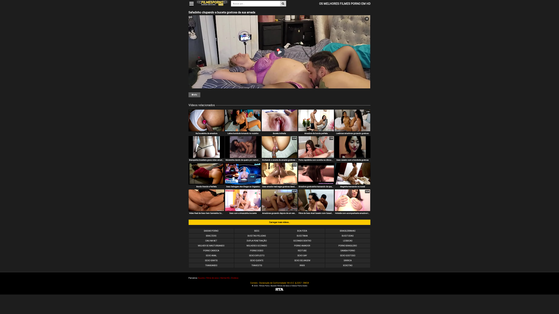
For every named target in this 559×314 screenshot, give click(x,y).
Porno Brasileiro (347, 246)
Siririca (348, 260)
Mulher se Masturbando (211, 246)
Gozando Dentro (302, 241)
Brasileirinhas (347, 231)
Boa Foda (302, 231)
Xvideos (234, 278)
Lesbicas (347, 241)
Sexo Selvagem (302, 260)
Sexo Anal (211, 255)
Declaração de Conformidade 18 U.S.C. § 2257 (280, 283)
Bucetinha (302, 236)
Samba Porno (347, 250)
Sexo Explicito (257, 255)
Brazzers (211, 236)
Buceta (201, 278)
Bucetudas (348, 236)
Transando (211, 265)
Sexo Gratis (211, 260)
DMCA (306, 283)
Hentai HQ (225, 278)
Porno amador (302, 246)
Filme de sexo (212, 278)
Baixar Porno (211, 231)
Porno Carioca (211, 250)
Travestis (256, 265)
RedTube (302, 250)
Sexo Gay (302, 255)
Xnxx (302, 265)
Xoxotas (347, 265)
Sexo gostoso (347, 255)
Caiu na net (211, 241)
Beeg (256, 231)
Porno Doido (256, 250)
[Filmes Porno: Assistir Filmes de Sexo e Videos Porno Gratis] (212, 5)
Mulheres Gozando (257, 246)
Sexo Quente (256, 260)
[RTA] (279, 289)
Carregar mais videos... (279, 222)
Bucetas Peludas (257, 236)
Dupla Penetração (257, 241)
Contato (254, 283)
